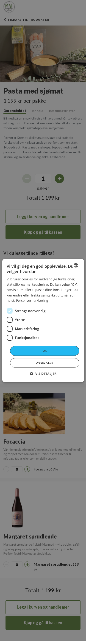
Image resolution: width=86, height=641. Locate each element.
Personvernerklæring (32, 300)
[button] (43, 373)
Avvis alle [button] (44, 363)
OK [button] (44, 351)
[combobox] (76, 265)
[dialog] (43, 320)
